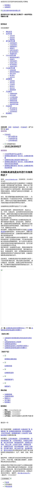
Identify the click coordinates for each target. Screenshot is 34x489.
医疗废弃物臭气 (14, 52)
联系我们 (8, 5)
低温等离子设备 (14, 104)
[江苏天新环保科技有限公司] (10, 10)
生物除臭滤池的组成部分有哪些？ (16, 348)
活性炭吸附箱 (13, 99)
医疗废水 (12, 75)
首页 (9, 127)
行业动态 (9, 106)
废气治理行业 (13, 108)
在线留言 (8, 7)
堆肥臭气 (12, 48)
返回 (7, 129)
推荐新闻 (4, 150)
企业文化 (12, 37)
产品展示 (9, 91)
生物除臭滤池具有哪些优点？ (16, 328)
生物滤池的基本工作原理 (13, 342)
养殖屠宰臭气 (13, 53)
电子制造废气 (13, 64)
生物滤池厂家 (25, 429)
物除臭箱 (15, 431)
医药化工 (12, 86)
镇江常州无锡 (8, 442)
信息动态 (16, 127)
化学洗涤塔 (13, 95)
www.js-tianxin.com (11, 179)
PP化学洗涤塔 (6, 433)
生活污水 (12, 77)
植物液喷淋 (13, 89)
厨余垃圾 (12, 82)
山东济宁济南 (17, 444)
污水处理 (12, 84)
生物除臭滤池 (13, 93)
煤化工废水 (13, 73)
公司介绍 (12, 35)
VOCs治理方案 (11, 55)
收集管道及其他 (14, 102)
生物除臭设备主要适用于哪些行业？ (17, 160)
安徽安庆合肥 (8, 446)
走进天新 (9, 33)
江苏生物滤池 (12, 438)
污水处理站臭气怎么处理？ (14, 154)
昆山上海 (8, 444)
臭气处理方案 (10, 41)
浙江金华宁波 (18, 448)
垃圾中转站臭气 (14, 50)
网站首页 (9, 31)
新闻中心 (8, 398)
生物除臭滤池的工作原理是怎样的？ (17, 346)
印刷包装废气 (13, 61)
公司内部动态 (13, 111)
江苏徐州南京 (17, 440)
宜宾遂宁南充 (8, 448)
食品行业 (12, 88)
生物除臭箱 (8, 394)
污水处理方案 (10, 68)
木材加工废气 (13, 66)
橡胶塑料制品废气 (15, 57)
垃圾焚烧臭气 (13, 43)
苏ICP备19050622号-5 (24, 473)
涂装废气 (12, 59)
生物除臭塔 (16, 429)
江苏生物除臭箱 (24, 438)
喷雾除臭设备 (13, 100)
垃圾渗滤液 (13, 70)
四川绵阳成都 (18, 446)
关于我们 (8, 400)
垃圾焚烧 (12, 81)
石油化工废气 (13, 62)
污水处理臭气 (13, 44)
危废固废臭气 (13, 46)
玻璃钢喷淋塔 (16, 433)
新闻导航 (4, 131)
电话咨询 (9, 486)
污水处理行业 (13, 109)
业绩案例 (9, 79)
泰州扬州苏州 (18, 442)
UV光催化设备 (14, 97)
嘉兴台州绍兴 (8, 450)
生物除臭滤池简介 (11, 344)
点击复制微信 (5, 478)
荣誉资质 (12, 39)
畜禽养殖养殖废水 (15, 71)
